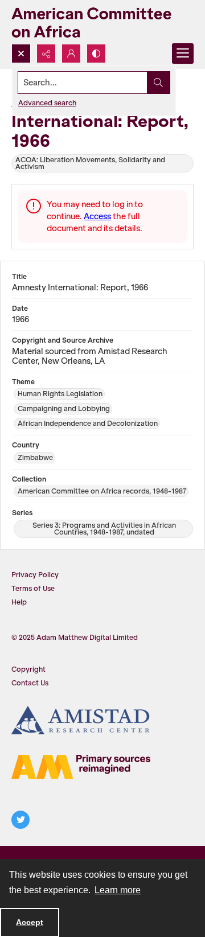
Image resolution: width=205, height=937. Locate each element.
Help (19, 602)
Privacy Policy (35, 574)
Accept (29, 922)
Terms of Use (33, 588)
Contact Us (29, 683)
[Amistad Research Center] (80, 720)
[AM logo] (80, 767)
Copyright (28, 669)
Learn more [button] (118, 890)
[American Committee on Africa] (102, 22)
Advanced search (47, 102)
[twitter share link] (20, 820)
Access (97, 216)
